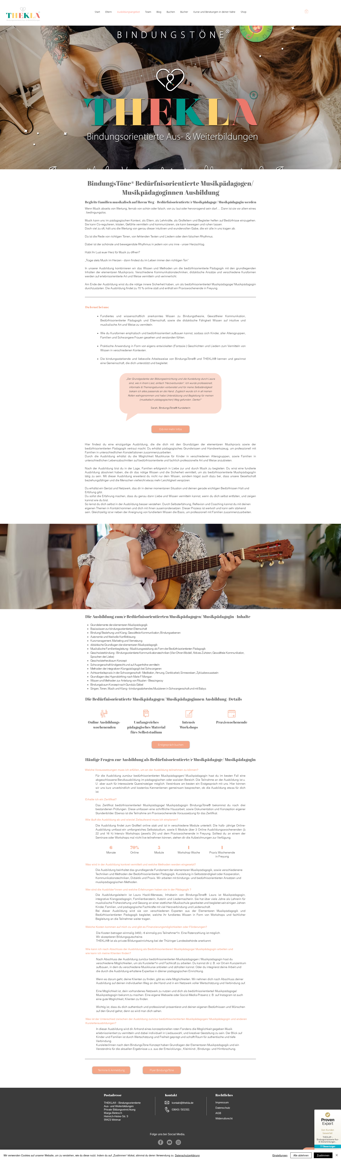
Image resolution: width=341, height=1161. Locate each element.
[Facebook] (160, 1142)
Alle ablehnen (301, 1155)
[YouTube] (169, 1142)
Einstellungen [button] (280, 1155)
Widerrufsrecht (223, 1118)
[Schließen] (337, 1155)
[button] (306, 11)
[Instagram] (178, 1142)
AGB (218, 1113)
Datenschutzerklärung (187, 1155)
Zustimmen (323, 1155)
